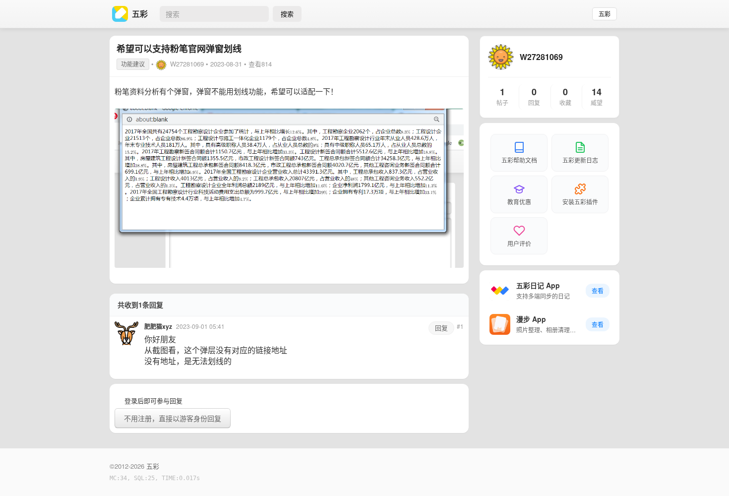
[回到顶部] (708, 473)
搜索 (287, 13)
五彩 (604, 13)
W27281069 (187, 63)
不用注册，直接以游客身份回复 (172, 418)
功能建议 (133, 64)
